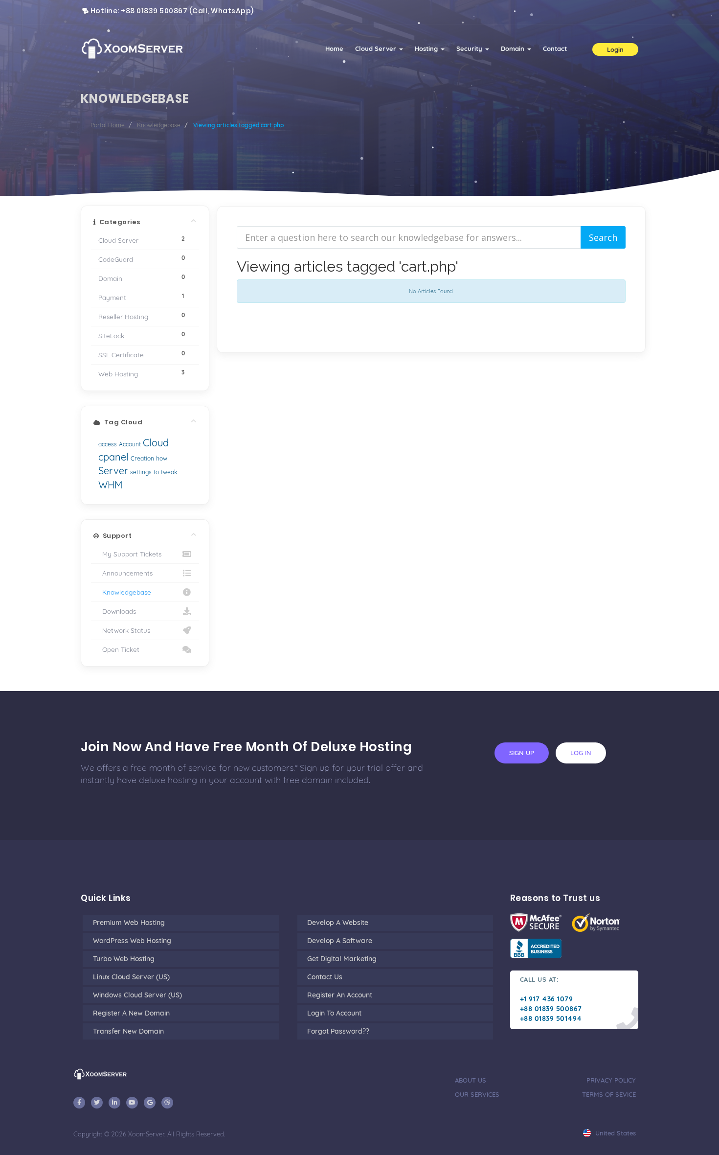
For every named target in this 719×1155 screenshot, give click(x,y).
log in (580, 753)
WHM (110, 485)
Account (130, 444)
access (107, 444)
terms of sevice (609, 1094)
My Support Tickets (129, 554)
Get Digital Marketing (342, 958)
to (156, 472)
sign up (521, 753)
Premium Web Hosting (129, 922)
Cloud (156, 443)
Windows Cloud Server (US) (137, 995)
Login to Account (334, 1013)
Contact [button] (555, 48)
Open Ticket (118, 649)
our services (477, 1094)
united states (614, 1133)
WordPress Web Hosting (132, 940)
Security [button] (470, 48)
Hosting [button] (427, 48)
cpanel (113, 457)
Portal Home (107, 125)
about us (470, 1080)
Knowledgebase (158, 125)
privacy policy (611, 1080)
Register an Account (339, 995)
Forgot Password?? (338, 1031)
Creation (142, 458)
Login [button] (615, 49)
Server (113, 470)
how (161, 458)
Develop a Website (337, 922)
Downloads (117, 611)
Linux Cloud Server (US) (131, 976)
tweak (169, 472)
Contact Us (324, 976)
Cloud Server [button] (376, 48)
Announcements (125, 573)
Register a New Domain (131, 1013)
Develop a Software (339, 940)
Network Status (124, 630)
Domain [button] (513, 48)
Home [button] (334, 48)
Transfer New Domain (128, 1031)
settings (141, 472)
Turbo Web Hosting (124, 958)
